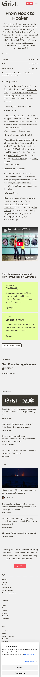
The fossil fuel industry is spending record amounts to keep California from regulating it (19, 521)
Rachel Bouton (6, 418)
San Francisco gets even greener (19, 366)
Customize (19, 673)
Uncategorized (33, 64)
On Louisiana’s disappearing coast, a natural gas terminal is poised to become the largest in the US (19, 507)
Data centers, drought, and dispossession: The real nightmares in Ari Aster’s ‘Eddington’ (18, 439)
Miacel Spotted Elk (8, 444)
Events (4, 633)
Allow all (20, 667)
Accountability (7, 587)
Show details (29, 661)
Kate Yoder (9, 497)
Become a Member (8, 636)
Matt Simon (5, 456)
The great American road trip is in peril (19, 533)
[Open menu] (36, 3)
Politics (12, 373)
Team (3, 608)
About (4, 605)
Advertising (5, 639)
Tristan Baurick (7, 512)
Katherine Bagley (7, 536)
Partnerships (6, 616)
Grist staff (5, 54)
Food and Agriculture (9, 593)
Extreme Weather (7, 590)
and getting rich (19, 158)
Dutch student (14, 155)
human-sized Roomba (13, 177)
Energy (4, 579)
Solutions (5, 585)
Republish (5, 641)
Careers (4, 613)
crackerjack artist (16, 115)
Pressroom (5, 618)
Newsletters (6, 631)
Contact (4, 610)
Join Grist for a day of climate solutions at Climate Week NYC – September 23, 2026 (19, 411)
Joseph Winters (7, 527)
